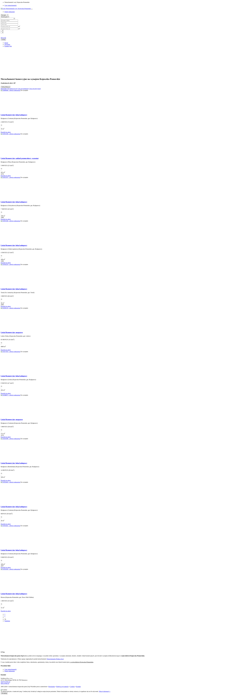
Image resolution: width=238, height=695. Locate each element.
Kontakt (78, 686)
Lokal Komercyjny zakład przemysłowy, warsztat (19, 158)
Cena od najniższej (23, 88)
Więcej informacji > (104, 691)
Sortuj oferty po (5, 87)
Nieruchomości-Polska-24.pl (55, 659)
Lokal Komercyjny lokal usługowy (14, 115)
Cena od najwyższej (35, 88)
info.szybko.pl (5, 683)
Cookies (72, 686)
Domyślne (4, 88)
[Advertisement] (56, 62)
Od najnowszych (12, 88)
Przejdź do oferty (6, 132)
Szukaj (3, 39)
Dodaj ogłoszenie (9, 671)
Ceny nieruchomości (10, 5)
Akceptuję (4, 693)
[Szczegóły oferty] (10, 90)
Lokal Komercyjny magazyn (12, 332)
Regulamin (51, 686)
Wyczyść (3, 38)
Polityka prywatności (62, 686)
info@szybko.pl (5, 682)
